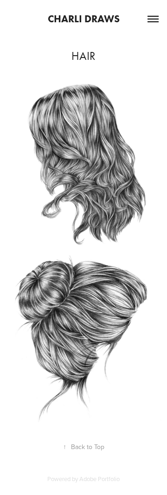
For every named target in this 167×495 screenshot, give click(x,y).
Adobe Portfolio (99, 479)
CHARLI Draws (84, 19)
